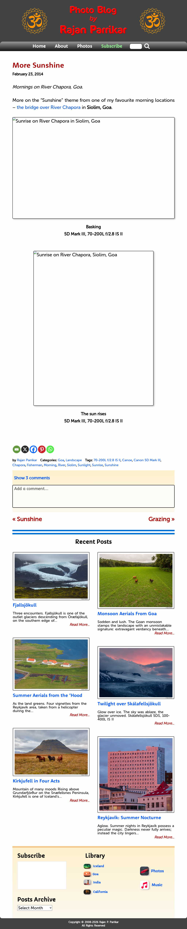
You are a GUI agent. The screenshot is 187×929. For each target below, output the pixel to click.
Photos (84, 46)
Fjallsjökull (25, 605)
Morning (50, 465)
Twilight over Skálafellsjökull (129, 704)
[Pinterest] (42, 449)
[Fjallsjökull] (51, 576)
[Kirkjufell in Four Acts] (51, 752)
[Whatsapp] (50, 449)
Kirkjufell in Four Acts (36, 781)
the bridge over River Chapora (49, 107)
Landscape (74, 460)
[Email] (16, 449)
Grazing (159, 519)
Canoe (127, 460)
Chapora (18, 465)
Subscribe (111, 46)
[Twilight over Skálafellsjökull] (136, 672)
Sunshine (112, 465)
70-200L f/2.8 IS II (107, 460)
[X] (25, 449)
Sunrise (97, 465)
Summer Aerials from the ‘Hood (47, 695)
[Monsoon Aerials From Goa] (136, 580)
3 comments (32, 477)
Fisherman (34, 465)
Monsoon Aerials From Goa (127, 613)
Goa (61, 460)
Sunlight (84, 465)
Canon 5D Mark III (147, 460)
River (61, 465)
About (61, 46)
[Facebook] (33, 449)
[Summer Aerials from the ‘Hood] (51, 664)
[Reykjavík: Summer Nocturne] (136, 774)
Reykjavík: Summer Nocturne (129, 817)
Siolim (71, 465)
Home (39, 46)
